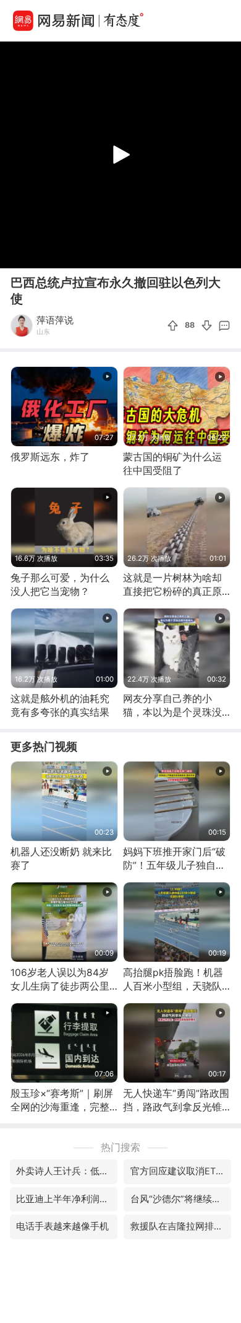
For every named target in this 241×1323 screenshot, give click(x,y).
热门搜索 (120, 1147)
